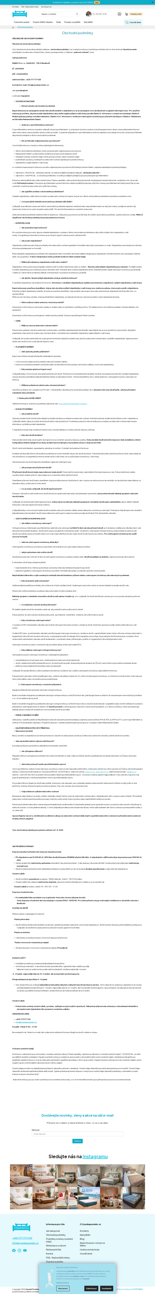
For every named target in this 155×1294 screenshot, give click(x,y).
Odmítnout (91, 1288)
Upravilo (135, 1289)
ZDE (97, 2)
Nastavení (63, 1288)
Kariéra (49, 1253)
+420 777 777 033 (22, 1238)
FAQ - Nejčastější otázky (30, 7)
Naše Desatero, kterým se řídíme (92, 1244)
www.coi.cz (90, 772)
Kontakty (15, 7)
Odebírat (77, 1141)
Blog (82, 1239)
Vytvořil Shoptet (118, 1289)
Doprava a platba (54, 1261)
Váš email (35, 1130)
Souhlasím (107, 1288)
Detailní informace (62, 1282)
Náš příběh (85, 1235)
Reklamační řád (53, 1249)
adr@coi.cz (131, 772)
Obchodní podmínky (56, 1235)
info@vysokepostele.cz (25, 1243)
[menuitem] (21, 22)
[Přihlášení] (119, 14)
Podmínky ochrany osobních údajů (59, 1240)
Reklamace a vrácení (56, 1245)
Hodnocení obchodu (89, 1249)
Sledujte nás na (78, 1156)
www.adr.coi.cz (102, 772)
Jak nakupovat (46, 7)
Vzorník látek (86, 1253)
